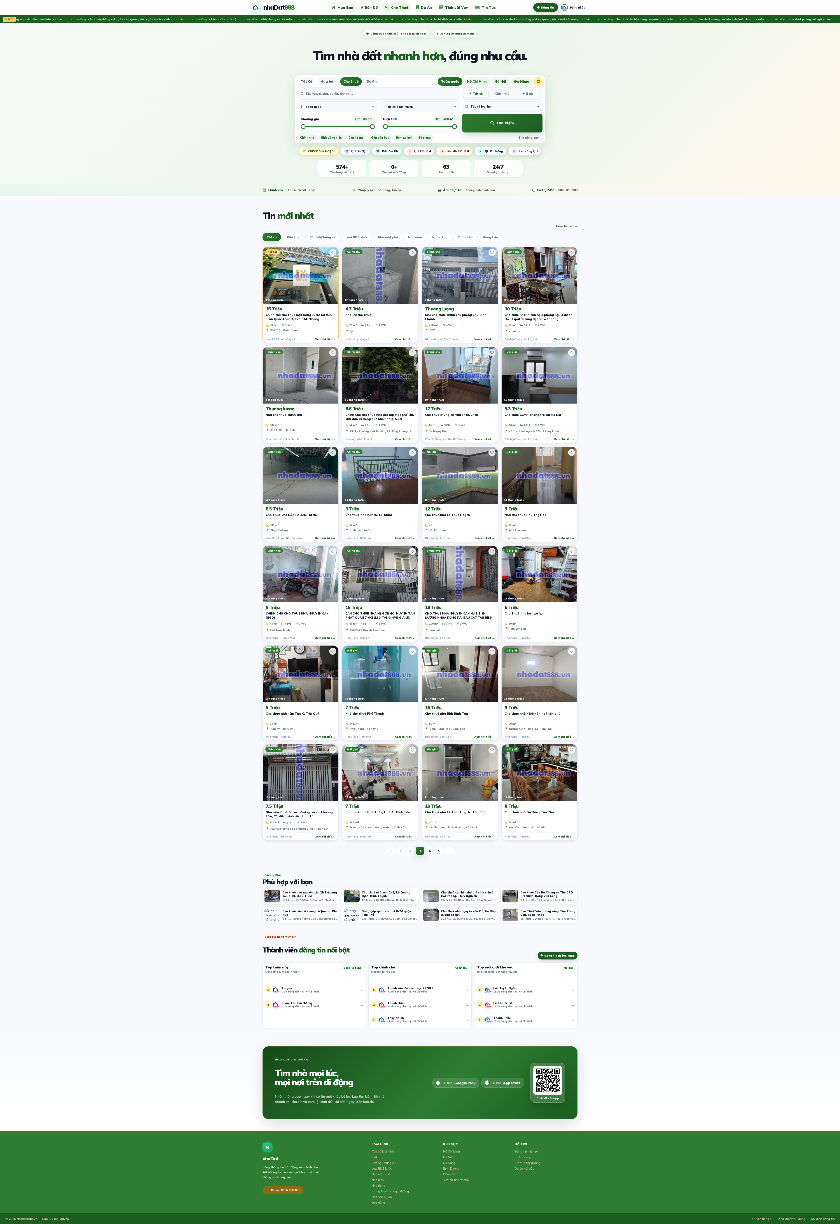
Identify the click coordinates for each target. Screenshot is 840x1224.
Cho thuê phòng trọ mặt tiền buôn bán (630, 19)
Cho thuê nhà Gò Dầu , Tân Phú (529, 812)
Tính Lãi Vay (456, 7)
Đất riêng (378, 1202)
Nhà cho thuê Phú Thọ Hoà (525, 515)
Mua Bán (345, 7)
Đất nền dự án (382, 1197)
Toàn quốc (450, 81)
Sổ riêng (424, 137)
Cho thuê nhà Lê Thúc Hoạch (447, 515)
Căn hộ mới (356, 137)
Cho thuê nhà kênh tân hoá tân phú (532, 713)
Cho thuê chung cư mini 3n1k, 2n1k (451, 414)
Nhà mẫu (415, 237)
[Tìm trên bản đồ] (538, 81)
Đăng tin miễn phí (527, 1151)
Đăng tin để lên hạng (559, 955)
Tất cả (478, 93)
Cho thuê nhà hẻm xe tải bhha (368, 515)
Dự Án (426, 7)
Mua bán (327, 81)
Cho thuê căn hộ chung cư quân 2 (544, 19)
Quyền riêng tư (762, 1219)
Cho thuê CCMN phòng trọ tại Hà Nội (533, 414)
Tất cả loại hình (383, 1151)
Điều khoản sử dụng (791, 1219)
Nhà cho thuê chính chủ (284, 414)
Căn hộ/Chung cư (322, 237)
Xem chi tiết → (325, 339)
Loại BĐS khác (356, 237)
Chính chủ (502, 93)
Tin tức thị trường (527, 1163)
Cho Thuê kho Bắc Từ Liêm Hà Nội (292, 515)
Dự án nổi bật (524, 1168)
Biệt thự (293, 237)
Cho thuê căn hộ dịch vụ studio (345, 19)
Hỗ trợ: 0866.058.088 (285, 1190)
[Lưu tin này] (332, 252)
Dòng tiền (490, 237)
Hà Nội (500, 81)
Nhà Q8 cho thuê (358, 315)
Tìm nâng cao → (530, 137)
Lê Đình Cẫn (122, 19)
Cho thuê (351, 81)
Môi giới (528, 93)
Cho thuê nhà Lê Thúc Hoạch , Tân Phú (455, 812)
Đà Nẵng (521, 81)
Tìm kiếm (505, 122)
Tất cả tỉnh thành (456, 1180)
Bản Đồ (371, 7)
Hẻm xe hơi (404, 137)
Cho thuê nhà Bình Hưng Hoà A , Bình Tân (377, 812)
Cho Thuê (399, 7)
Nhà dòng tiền (331, 137)
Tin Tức (489, 7)
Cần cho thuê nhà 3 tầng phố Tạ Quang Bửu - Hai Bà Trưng (444, 19)
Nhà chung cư (176, 19)
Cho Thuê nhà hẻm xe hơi (524, 613)
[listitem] (301, 896)
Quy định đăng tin (822, 1219)
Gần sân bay (380, 137)
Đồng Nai (449, 1174)
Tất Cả (306, 81)
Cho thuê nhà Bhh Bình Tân (446, 713)
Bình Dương (451, 1168)
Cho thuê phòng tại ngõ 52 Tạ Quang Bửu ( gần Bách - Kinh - (736, 19)
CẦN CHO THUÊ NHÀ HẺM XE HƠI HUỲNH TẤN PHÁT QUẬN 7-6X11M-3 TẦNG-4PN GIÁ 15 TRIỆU (380, 617)
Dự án (371, 81)
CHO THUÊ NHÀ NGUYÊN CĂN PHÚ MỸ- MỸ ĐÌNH (255, 19)
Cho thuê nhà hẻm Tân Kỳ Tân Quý (292, 713)
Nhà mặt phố (388, 237)
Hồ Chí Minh (476, 81)
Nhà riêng (439, 237)
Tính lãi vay (523, 1157)
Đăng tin (547, 7)
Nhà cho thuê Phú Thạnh (364, 713)
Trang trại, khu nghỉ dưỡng (390, 1191)
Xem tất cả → (567, 226)
